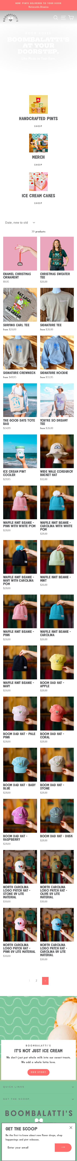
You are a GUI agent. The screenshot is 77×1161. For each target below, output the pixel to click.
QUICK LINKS (14, 1087)
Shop (38, 126)
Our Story (38, 1072)
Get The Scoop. (17, 1099)
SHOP (38, 203)
